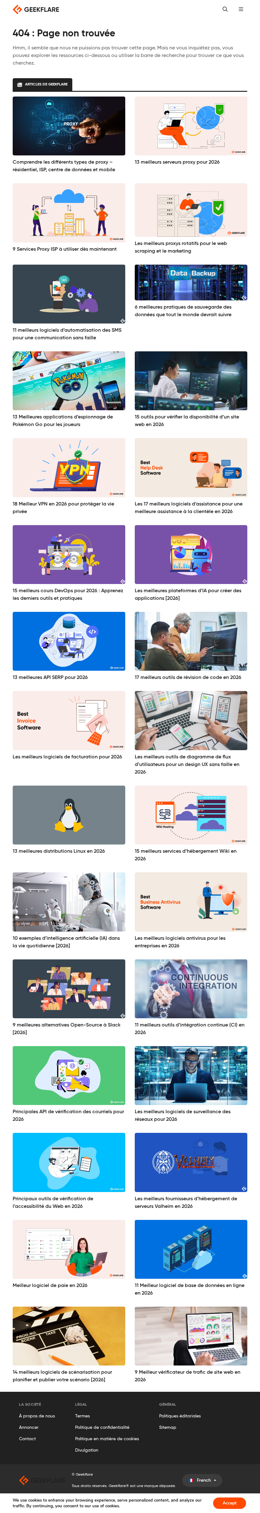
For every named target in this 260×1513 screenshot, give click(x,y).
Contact (27, 1439)
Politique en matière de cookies (107, 1439)
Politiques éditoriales (180, 1416)
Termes (82, 1416)
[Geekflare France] (42, 1480)
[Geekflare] (36, 9)
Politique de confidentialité (102, 1427)
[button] (241, 9)
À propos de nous (37, 1416)
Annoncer (29, 1427)
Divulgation (86, 1450)
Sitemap (167, 1427)
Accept (230, 1503)
